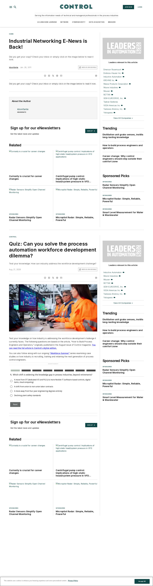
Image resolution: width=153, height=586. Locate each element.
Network (64, 22)
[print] (96, 76)
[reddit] (57, 76)
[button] (10, 7)
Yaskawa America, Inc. (113, 109)
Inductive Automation (112, 77)
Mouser (106, 91)
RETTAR (106, 95)
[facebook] (45, 76)
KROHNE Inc (108, 80)
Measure (112, 22)
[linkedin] (49, 76)
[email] (61, 76)
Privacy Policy (73, 581)
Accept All (142, 581)
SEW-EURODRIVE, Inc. (113, 98)
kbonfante (13, 67)
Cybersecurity (78, 22)
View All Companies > (123, 118)
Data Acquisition (96, 22)
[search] (15, 7)
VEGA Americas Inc (111, 105)
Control (12, 237)
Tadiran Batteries (110, 102)
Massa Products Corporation (115, 84)
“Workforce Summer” (60, 353)
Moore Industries (110, 87)
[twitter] (53, 76)
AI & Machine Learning (47, 22)
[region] (76, 581)
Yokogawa (108, 112)
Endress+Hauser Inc (112, 73)
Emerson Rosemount (112, 69)
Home (11, 34)
